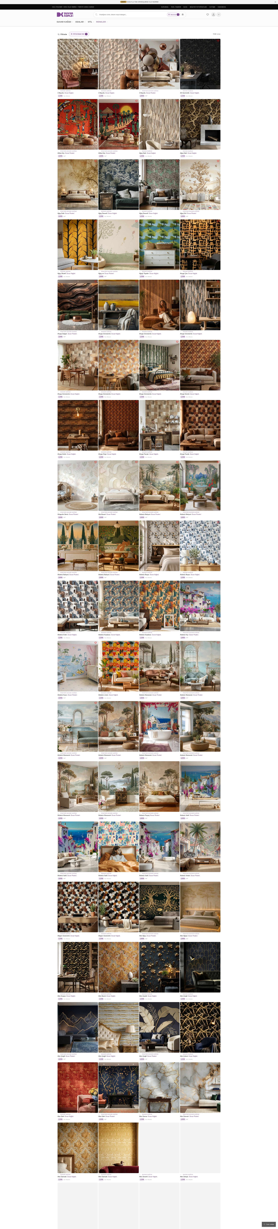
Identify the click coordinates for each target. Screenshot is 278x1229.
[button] (65, 22)
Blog (185, 7)
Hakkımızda (222, 7)
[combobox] (139, 15)
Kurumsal (165, 7)
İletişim (212, 7)
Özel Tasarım (176, 7)
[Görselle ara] (183, 15)
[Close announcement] (275, 2)
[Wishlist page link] (208, 14)
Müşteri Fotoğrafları (198, 7)
